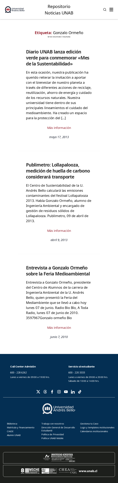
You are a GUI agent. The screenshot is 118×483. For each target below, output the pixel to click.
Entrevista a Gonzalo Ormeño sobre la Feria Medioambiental (58, 271)
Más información (59, 128)
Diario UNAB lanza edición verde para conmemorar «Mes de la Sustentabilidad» (57, 58)
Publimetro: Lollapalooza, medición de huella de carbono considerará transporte (58, 171)
